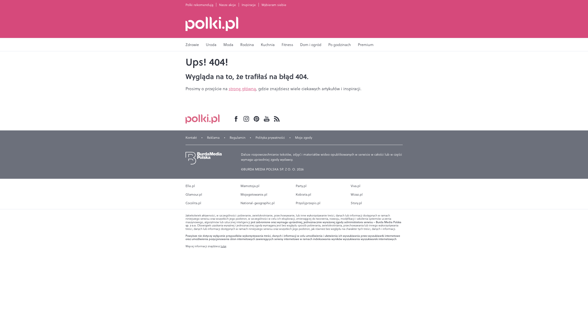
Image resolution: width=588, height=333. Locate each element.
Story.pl (356, 203)
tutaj (223, 246)
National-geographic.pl (258, 203)
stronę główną (242, 89)
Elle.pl (190, 186)
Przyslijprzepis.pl (308, 203)
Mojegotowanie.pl (254, 194)
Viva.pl (355, 186)
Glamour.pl (194, 194)
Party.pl (301, 186)
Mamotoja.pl (250, 186)
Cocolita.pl (193, 203)
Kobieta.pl (303, 194)
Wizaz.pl (357, 194)
